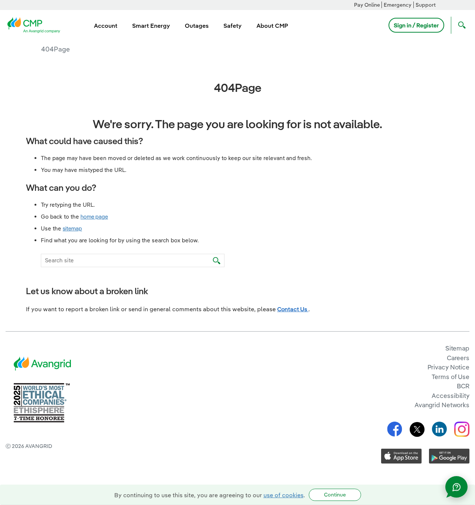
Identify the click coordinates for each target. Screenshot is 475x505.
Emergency (398, 4)
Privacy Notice (448, 367)
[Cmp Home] (36, 24)
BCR (463, 386)
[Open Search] (460, 25)
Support (426, 4)
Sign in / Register (416, 25)
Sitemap (457, 348)
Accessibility (450, 395)
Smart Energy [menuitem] (151, 25)
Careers (458, 358)
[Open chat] (456, 487)
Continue (335, 494)
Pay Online (367, 4)
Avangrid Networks (442, 405)
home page (94, 216)
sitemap (72, 228)
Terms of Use (450, 377)
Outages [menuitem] (197, 25)
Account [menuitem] (105, 25)
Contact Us (292, 309)
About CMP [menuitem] (272, 25)
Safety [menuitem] (232, 25)
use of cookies (283, 495)
